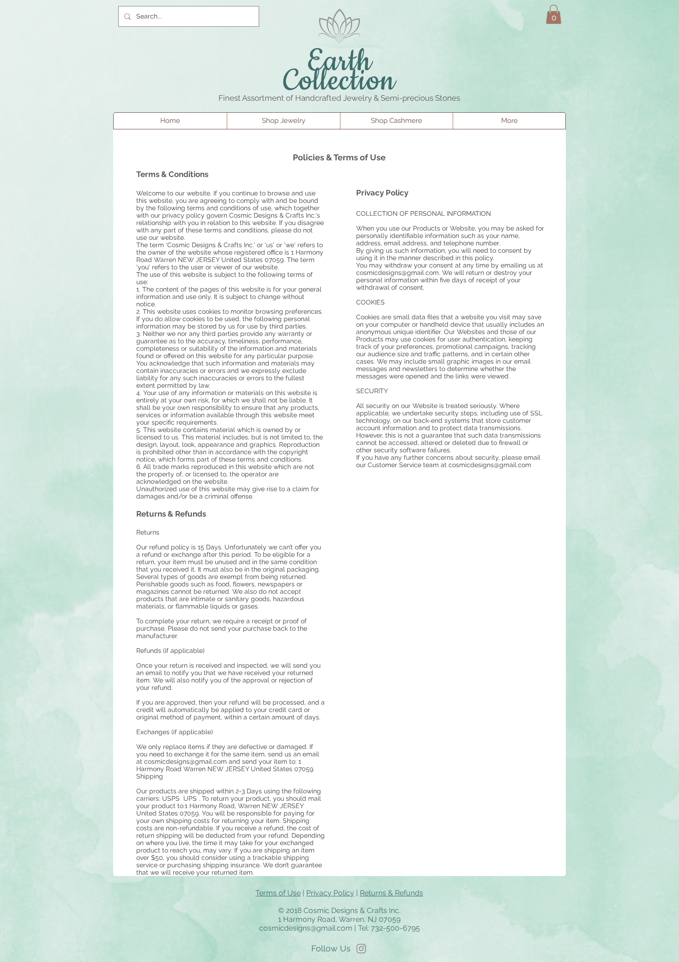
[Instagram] (361, 948)
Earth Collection (339, 72)
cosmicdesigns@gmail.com (185, 761)
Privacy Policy (330, 893)
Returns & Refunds (391, 893)
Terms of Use (278, 893)
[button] (554, 14)
